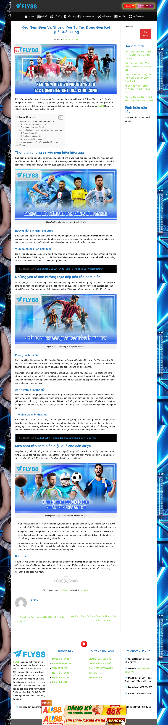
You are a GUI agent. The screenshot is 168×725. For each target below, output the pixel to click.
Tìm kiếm (129, 26)
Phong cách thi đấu (30, 133)
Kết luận (22, 145)
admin (76, 40)
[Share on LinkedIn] (75, 581)
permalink (84, 590)
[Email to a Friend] (66, 581)
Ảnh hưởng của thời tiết (32, 136)
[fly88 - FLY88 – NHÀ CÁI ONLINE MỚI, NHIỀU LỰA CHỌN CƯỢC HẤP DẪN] (26, 6)
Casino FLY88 (88, 16)
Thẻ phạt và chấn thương (32, 139)
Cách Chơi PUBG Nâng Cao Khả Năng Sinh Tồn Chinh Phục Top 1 (138, 77)
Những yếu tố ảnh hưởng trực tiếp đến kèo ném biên (40, 130)
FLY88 (31, 16)
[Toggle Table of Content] (59, 117)
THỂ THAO (106, 16)
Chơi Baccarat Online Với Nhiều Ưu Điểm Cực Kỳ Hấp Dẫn (138, 66)
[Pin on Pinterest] (71, 581)
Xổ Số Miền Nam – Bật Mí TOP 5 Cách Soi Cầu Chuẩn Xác (138, 89)
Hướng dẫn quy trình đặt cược (34, 124)
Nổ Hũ (44, 16)
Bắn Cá (71, 16)
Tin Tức (121, 16)
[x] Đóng (46, 703)
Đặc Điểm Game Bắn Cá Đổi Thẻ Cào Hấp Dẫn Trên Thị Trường (138, 55)
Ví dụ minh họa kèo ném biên (34, 127)
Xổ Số (57, 16)
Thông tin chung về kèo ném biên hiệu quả (36, 121)
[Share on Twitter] (61, 581)
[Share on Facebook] (56, 581)
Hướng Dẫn (138, 16)
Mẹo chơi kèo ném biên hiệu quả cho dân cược (38, 142)
